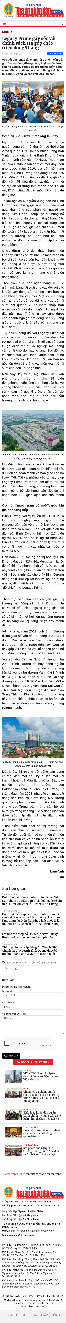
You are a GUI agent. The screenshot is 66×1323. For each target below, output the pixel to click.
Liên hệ (56, 1315)
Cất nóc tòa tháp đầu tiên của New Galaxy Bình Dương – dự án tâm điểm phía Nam (30, 935)
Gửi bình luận (11, 1055)
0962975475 (47, 1231)
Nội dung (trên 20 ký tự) (14, 1013)
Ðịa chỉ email (8, 1002)
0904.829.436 (30, 1248)
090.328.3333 (37, 1255)
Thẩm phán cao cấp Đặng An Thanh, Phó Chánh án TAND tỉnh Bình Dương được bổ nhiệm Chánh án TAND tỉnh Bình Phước (30, 951)
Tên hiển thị (8, 991)
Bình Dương (11, 969)
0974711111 (31, 1286)
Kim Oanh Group (17, 962)
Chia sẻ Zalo (55, 53)
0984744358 (18, 1231)
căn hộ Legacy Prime (44, 962)
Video (26, 1315)
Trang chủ (12, 1315)
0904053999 (13, 1276)
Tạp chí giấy (41, 1315)
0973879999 (33, 1231)
